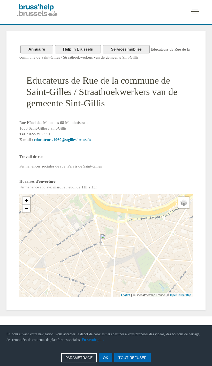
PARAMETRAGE (79, 358)
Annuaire (36, 49)
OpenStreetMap (180, 295)
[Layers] (184, 202)
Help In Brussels (78, 49)
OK (105, 358)
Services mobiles (126, 49)
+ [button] (26, 200)
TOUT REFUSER (132, 358)
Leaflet (125, 295)
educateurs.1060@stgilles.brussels (62, 140)
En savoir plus (93, 340)
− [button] (26, 208)
